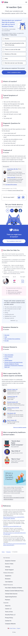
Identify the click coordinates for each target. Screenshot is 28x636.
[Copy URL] (8, 210)
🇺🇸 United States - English (14, 628)
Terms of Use (13, 35)
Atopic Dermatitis (8, 355)
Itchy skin (6, 335)
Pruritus (6, 358)
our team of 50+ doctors (11, 184)
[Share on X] (16, 210)
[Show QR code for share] (12, 210)
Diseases (8, 552)
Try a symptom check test (14, 241)
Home (3, 552)
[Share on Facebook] (20, 210)
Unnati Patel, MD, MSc (12, 169)
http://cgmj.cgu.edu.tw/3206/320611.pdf (12, 526)
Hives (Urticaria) (8, 356)
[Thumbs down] (23, 197)
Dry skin (6, 340)
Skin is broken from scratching (12, 339)
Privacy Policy (5, 35)
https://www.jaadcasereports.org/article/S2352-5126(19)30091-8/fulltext (14, 517)
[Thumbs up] (18, 197)
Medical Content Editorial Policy (15, 190)
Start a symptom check (14, 72)
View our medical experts (19, 427)
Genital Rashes (8, 360)
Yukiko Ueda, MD (11, 177)
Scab (5, 337)
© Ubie (14, 632)
